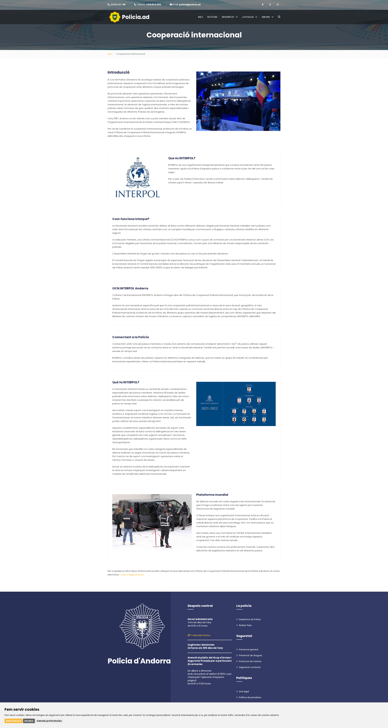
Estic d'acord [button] (13, 720)
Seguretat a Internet (249, 667)
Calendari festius (200, 635)
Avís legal (243, 691)
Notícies (212, 16)
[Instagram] (278, 4)
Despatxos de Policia (249, 619)
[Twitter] (270, 4)
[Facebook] (262, 4)
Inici (200, 16)
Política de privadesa (249, 697)
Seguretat (228, 16)
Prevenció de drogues (250, 655)
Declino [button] (29, 720)
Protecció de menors (249, 661)
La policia (248, 16)
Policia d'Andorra (139, 661)
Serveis (266, 16)
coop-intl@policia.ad (132, 574)
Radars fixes (245, 625)
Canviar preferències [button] (49, 720)
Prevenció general (248, 649)
